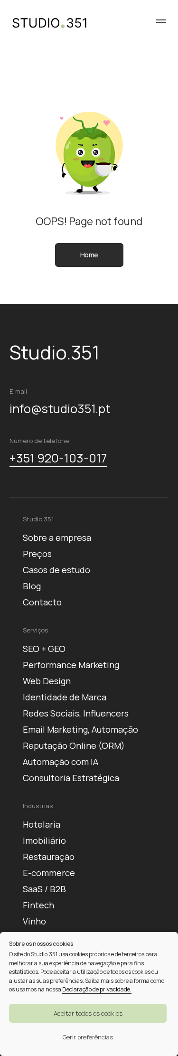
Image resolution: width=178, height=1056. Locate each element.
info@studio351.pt (60, 408)
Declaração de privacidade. (96, 989)
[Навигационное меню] (161, 21)
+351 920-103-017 (58, 458)
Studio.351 (38, 519)
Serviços (35, 630)
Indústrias (38, 805)
